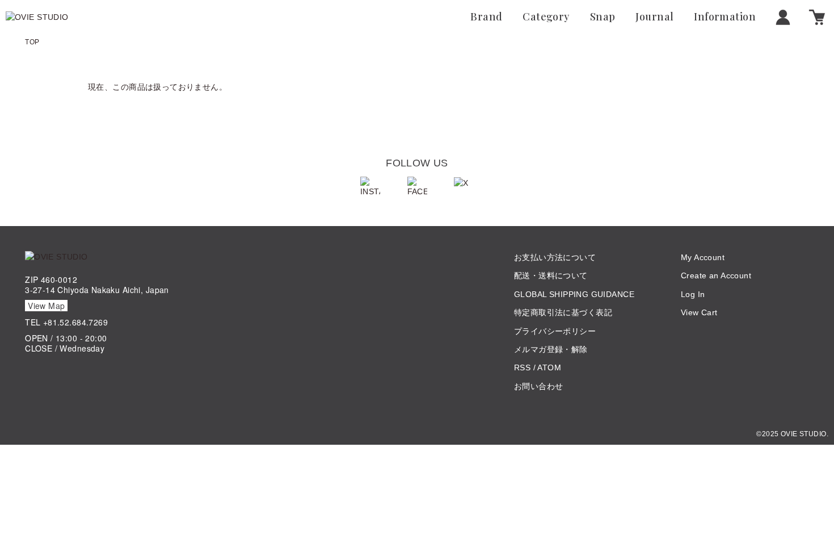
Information (725, 17)
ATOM (549, 367)
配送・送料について (551, 275)
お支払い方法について (555, 257)
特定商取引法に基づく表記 (563, 312)
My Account (703, 257)
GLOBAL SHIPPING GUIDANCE (574, 294)
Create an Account (716, 275)
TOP (32, 42)
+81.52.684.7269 (75, 322)
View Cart (699, 312)
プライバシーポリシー (555, 331)
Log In (693, 294)
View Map (46, 305)
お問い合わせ (538, 386)
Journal (654, 17)
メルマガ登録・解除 (551, 349)
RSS (522, 367)
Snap (603, 17)
